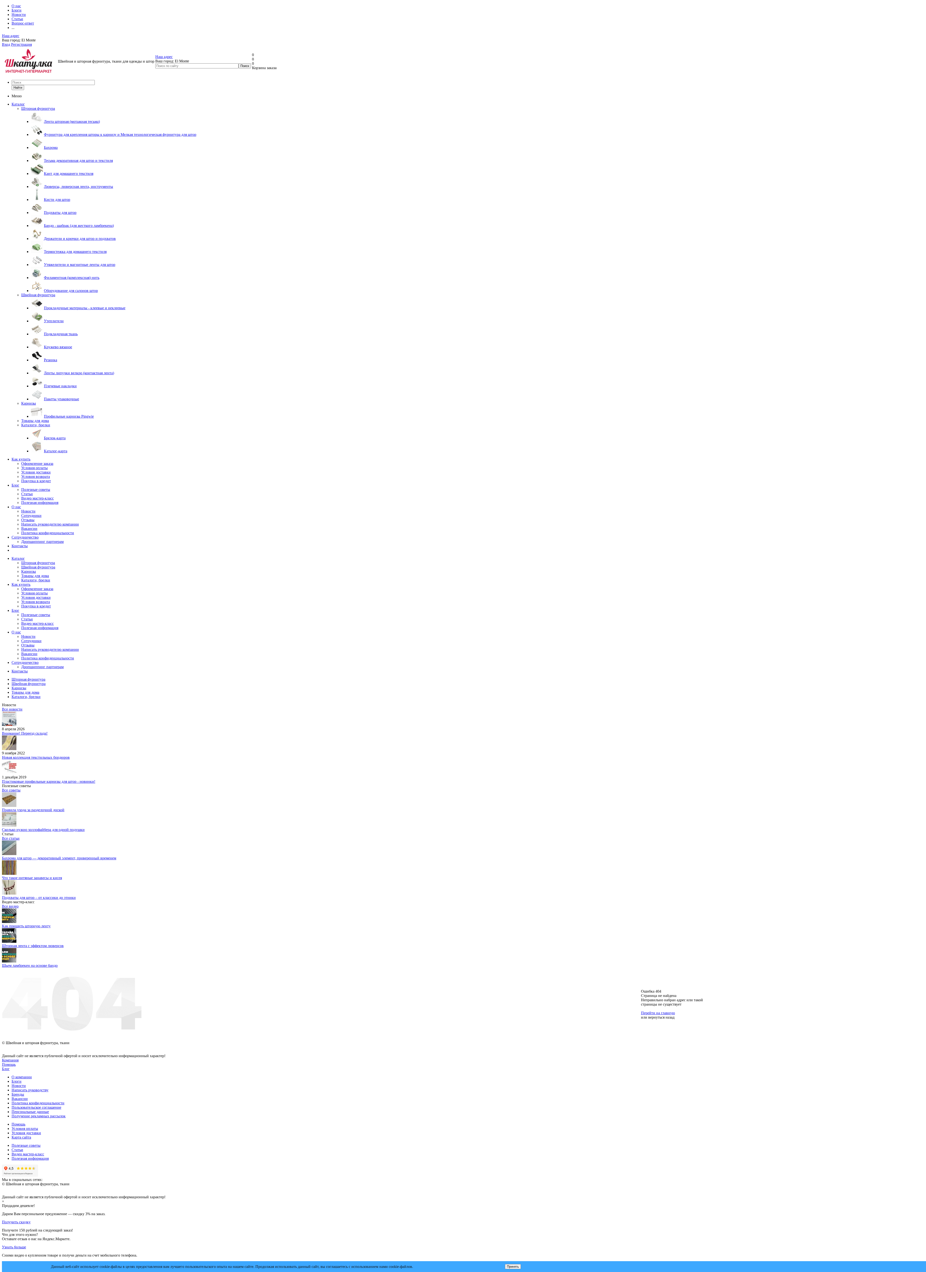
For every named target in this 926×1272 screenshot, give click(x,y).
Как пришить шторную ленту (26, 926)
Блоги (16, 1081)
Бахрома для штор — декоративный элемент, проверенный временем (59, 858)
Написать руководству (30, 1090)
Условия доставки (36, 472)
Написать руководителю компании (50, 524)
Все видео (10, 906)
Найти (18, 87)
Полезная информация (39, 503)
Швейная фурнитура (38, 295)
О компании (22, 1077)
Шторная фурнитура (38, 108)
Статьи (27, 494)
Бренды (18, 1094)
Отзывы (27, 520)
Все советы (11, 790)
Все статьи (11, 838)
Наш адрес (10, 36)
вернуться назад (661, 1017)
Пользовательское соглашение (36, 1107)
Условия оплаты (34, 468)
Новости (28, 511)
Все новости (12, 709)
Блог (15, 485)
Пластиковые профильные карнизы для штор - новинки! (48, 781)
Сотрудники (31, 516)
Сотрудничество (25, 537)
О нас (16, 507)
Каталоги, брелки (35, 425)
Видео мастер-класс (37, 498)
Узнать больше (14, 1247)
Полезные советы (35, 490)
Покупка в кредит (36, 481)
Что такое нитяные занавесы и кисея (32, 878)
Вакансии (29, 529)
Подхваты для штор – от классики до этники (39, 898)
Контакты (20, 546)
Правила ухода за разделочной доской (33, 810)
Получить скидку (16, 1222)
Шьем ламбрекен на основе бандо (30, 965)
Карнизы (28, 403)
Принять (513, 1266)
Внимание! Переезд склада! (25, 733)
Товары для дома (35, 421)
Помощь (9, 1064)
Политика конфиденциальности (47, 533)
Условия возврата (35, 477)
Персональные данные (30, 1112)
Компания (10, 1060)
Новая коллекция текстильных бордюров (36, 757)
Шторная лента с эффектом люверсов (33, 946)
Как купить (21, 459)
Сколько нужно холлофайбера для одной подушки (43, 830)
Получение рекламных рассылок (39, 1116)
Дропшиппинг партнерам (42, 542)
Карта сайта (21, 1137)
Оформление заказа (37, 463)
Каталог (18, 104)
